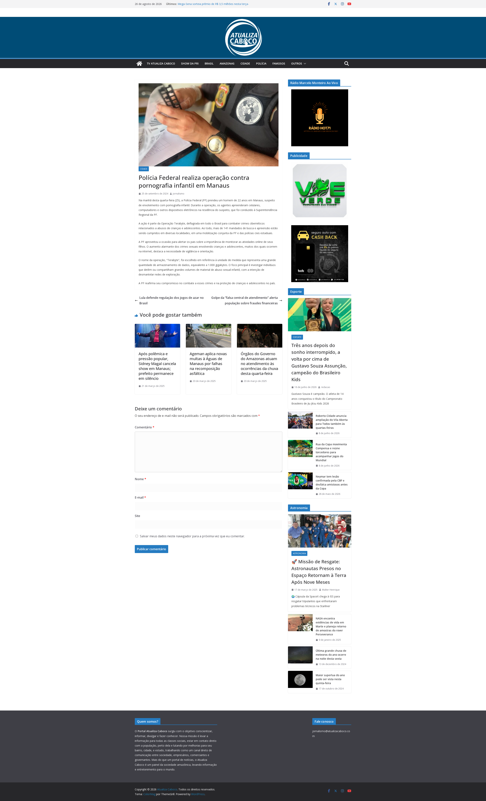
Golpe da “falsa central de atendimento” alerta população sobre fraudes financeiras (244, 300)
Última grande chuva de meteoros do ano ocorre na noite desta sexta (331, 654)
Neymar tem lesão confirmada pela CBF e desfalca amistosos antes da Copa (332, 482)
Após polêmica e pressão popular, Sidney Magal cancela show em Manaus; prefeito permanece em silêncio (157, 366)
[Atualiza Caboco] (243, 19)
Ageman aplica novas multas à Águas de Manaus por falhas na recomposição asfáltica (208, 363)
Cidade (245, 63)
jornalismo (178, 193)
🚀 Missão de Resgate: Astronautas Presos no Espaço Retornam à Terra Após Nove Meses (318, 571)
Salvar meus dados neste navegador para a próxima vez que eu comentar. (192, 536)
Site (137, 516)
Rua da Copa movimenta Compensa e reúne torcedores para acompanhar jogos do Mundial (331, 452)
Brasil (209, 63)
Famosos (278, 63)
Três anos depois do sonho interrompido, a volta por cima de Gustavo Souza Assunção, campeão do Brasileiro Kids (319, 362)
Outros (296, 63)
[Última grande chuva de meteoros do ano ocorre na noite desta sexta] (300, 657)
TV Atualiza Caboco (161, 63)
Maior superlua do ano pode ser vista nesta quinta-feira (330, 679)
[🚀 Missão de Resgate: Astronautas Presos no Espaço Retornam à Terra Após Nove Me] (319, 531)
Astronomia (299, 553)
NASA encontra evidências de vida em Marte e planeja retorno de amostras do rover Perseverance (331, 626)
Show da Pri (190, 63)
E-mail (140, 497)
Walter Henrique (331, 589)
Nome (140, 479)
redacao (325, 387)
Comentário (144, 427)
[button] (304, 63)
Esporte (297, 337)
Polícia (261, 63)
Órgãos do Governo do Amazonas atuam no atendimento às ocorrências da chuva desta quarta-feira (259, 363)
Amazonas (227, 63)
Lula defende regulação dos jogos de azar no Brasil (171, 300)
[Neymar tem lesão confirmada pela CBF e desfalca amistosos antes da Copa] (300, 485)
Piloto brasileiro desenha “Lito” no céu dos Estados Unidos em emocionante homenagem (214, 5)
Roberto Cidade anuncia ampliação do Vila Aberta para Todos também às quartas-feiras (332, 422)
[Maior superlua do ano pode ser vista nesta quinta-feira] (300, 682)
